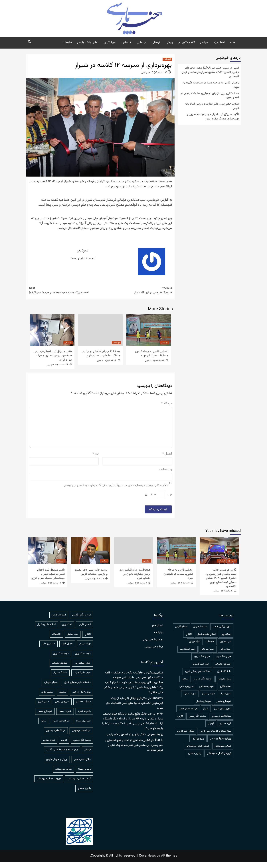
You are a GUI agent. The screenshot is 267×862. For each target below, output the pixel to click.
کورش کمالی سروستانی (197, 746)
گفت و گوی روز (186, 42)
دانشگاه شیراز (224, 671)
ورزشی (169, 42)
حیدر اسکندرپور (223, 657)
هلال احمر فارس (185, 731)
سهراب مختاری (206, 686)
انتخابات (210, 642)
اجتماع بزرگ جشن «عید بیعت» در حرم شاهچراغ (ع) (59, 290)
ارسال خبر (157, 625)
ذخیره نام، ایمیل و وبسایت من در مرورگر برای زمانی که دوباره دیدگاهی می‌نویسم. (115, 485)
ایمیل (167, 453)
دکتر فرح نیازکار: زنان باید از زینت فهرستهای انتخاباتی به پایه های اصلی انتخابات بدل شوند (134, 703)
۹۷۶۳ (160, 714)
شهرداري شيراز (224, 701)
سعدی (185, 679)
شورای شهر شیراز (222, 709)
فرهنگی (156, 42)
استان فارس (181, 627)
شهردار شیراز (190, 694)
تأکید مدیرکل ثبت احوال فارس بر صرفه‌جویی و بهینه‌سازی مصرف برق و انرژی (53, 355)
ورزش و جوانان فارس (220, 739)
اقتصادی (127, 42)
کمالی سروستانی (223, 746)
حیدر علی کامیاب (201, 664)
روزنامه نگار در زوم (203, 679)
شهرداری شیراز (203, 701)
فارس (180, 716)
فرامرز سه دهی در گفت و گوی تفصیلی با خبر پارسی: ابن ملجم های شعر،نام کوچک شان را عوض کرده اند (134, 745)
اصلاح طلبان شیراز (206, 634)
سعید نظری (225, 686)
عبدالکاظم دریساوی (221, 716)
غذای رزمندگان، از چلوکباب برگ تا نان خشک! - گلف (134, 673)
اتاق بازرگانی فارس (222, 627)
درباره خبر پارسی (154, 647)
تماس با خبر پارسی (87, 42)
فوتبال (211, 724)
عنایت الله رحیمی (197, 716)
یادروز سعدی (194, 753)
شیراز (205, 709)
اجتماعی (141, 42)
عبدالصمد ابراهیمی (188, 709)
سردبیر (145, 72)
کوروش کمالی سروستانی (219, 753)
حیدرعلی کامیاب (223, 664)
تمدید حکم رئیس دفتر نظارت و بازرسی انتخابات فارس (212, 106)
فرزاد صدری (225, 724)
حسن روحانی (207, 649)
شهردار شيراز (208, 694)
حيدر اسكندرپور (187, 649)
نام (95, 453)
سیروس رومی (186, 686)
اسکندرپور (226, 634)
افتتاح (189, 634)
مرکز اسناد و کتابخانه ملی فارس (215, 731)
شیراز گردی (110, 42)
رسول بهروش (224, 679)
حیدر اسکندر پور (202, 657)
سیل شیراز (225, 694)
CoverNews (147, 855)
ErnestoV (157, 698)
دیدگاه (166, 403)
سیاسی (204, 42)
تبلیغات (67, 42)
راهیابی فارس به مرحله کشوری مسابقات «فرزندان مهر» (151, 353)
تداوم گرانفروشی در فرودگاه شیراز (153, 290)
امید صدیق (225, 642)
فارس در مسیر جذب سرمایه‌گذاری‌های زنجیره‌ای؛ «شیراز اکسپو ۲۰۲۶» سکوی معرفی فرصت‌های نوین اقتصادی (210, 72)
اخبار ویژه (219, 42)
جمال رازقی (225, 649)
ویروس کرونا (198, 739)
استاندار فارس (200, 627)
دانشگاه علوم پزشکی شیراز (198, 671)
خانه (232, 42)
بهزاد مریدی (194, 642)
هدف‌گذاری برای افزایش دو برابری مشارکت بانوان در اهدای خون (101, 353)
